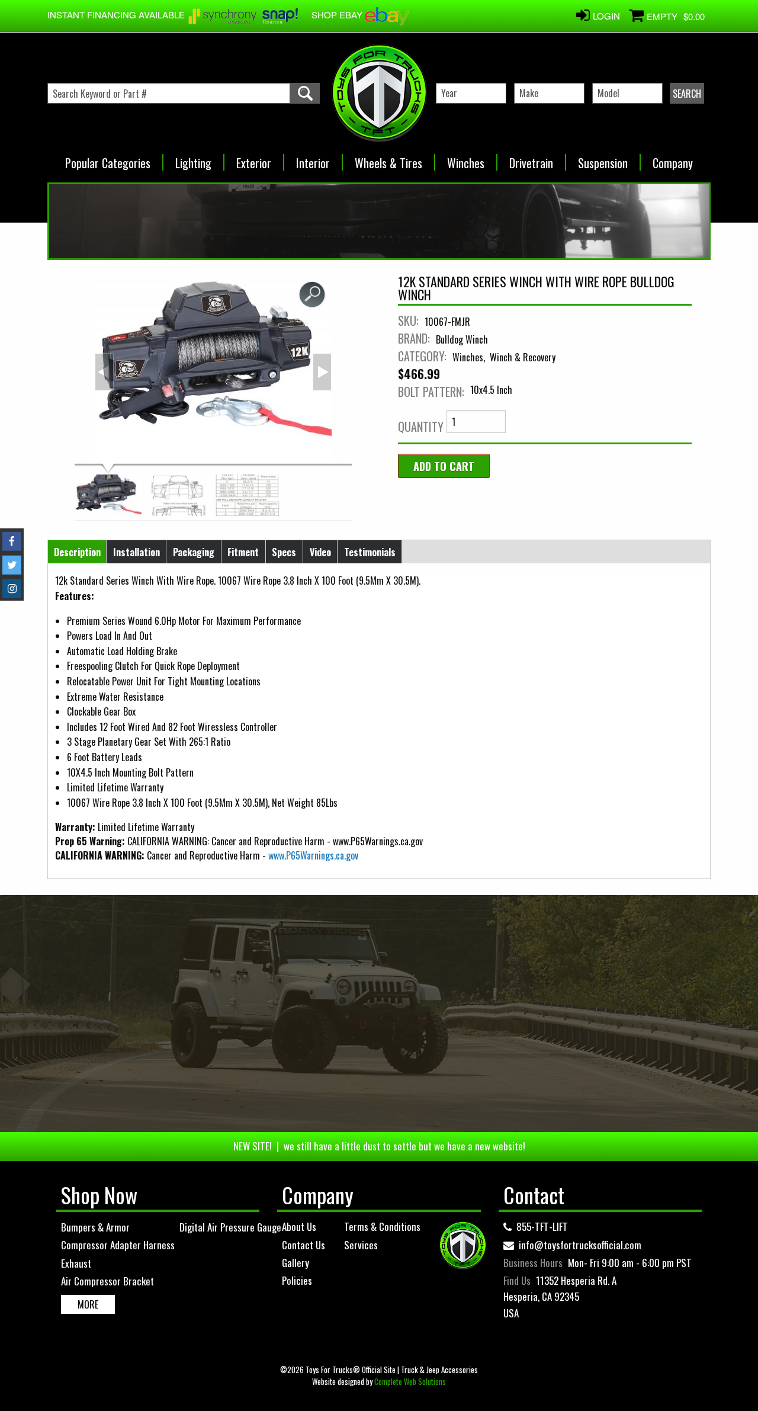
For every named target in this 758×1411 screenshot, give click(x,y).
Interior (313, 159)
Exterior (253, 159)
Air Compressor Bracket (107, 1281)
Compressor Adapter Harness (118, 1244)
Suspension (603, 159)
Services (361, 1244)
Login (606, 15)
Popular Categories (107, 159)
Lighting (193, 159)
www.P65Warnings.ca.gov (313, 855)
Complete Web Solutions (410, 1381)
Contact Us (303, 1244)
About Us (299, 1226)
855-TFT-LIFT (542, 1226)
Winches (465, 159)
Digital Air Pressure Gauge (230, 1227)
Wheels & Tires (388, 159)
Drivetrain (531, 159)
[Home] (379, 93)
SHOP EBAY (338, 14)
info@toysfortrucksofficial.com (580, 1244)
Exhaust (76, 1263)
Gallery (295, 1262)
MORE (88, 1304)
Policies (297, 1280)
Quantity (421, 426)
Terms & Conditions (382, 1226)
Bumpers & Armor (95, 1227)
